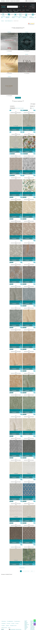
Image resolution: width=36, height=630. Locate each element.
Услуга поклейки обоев (31, 623)
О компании (32, 626)
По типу (12, 623)
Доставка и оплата (5, 11)
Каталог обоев (4, 10)
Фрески (14, 10)
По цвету (3, 625)
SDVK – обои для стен (3, 6)
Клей (25, 629)
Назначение (4, 621)
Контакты (10, 11)
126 (33, 108)
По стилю (8, 623)
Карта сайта (32, 628)
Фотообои (10, 10)
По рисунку (3, 623)
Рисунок (7, 625)
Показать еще (18, 97)
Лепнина (27, 10)
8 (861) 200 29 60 (18, 629)
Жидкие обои (19, 10)
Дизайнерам (32, 629)
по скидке (22, 108)
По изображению (10, 621)
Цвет (9, 627)
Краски (23, 10)
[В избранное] (21, 110)
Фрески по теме (4, 627)
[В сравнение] (20, 110)
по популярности (12, 108)
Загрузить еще (22, 567)
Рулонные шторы (26, 628)
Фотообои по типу (13, 625)
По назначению (17, 621)
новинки (19, 108)
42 (30, 108)
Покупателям (16, 11)
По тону (17, 623)
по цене (16, 108)
